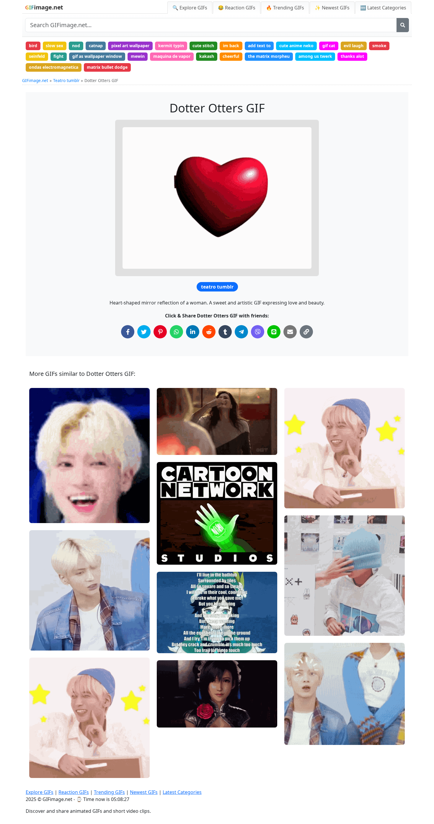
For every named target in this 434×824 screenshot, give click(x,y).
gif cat (328, 45)
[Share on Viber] (257, 331)
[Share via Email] (290, 331)
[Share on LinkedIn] (192, 331)
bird (33, 45)
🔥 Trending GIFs (285, 7)
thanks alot (352, 56)
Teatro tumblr (66, 80)
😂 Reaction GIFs (236, 7)
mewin (138, 56)
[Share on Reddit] (209, 331)
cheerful (231, 56)
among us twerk (315, 56)
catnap (96, 45)
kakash (206, 56)
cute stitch (203, 45)
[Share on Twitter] (144, 331)
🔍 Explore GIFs (189, 7)
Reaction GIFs (73, 792)
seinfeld (37, 56)
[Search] (403, 25)
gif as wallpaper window (97, 56)
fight (58, 56)
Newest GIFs (144, 792)
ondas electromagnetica (53, 67)
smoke (379, 45)
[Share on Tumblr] (225, 331)
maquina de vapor (171, 56)
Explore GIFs (39, 792)
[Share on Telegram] (241, 331)
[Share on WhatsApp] (176, 331)
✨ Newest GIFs (332, 7)
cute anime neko (296, 45)
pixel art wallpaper (130, 45)
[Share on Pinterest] (160, 331)
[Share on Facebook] (127, 331)
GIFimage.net (35, 80)
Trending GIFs (109, 792)
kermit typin (171, 45)
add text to (259, 45)
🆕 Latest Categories (383, 7)
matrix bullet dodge (107, 67)
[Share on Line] (273, 331)
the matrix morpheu (269, 56)
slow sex (54, 45)
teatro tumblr (217, 287)
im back (231, 45)
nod (76, 45)
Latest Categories (182, 792)
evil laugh (353, 45)
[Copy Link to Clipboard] (306, 331)
